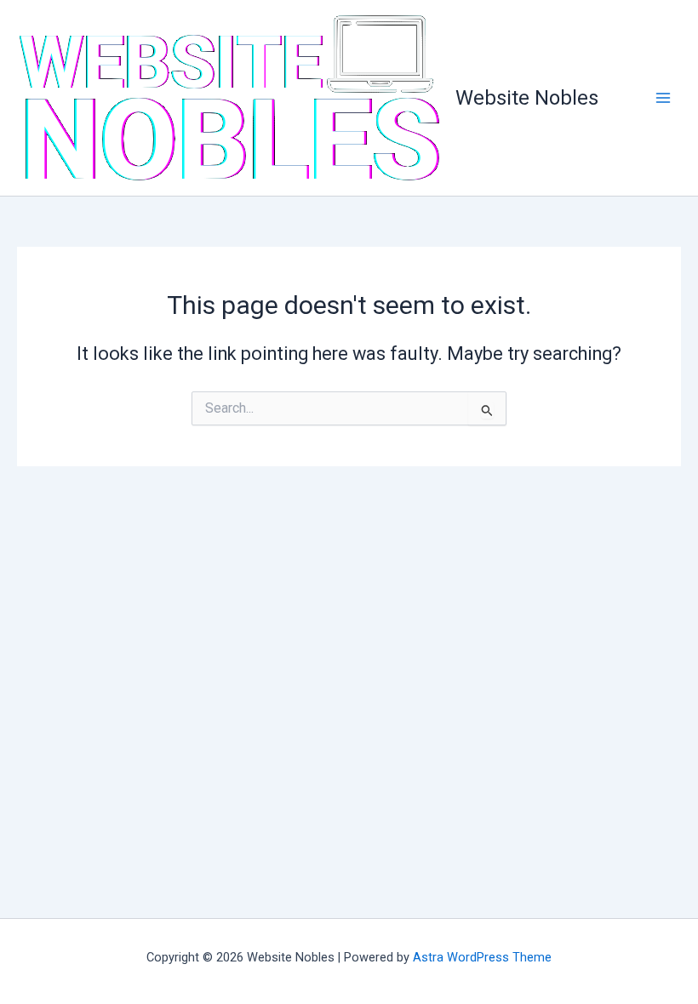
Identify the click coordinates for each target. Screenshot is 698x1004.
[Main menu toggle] (663, 98)
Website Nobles (526, 98)
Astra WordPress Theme (482, 957)
